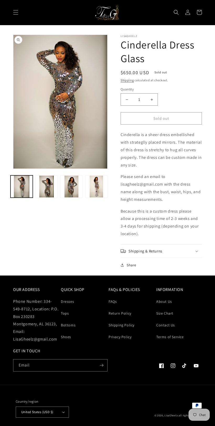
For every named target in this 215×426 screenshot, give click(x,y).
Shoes (66, 337)
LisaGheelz (171, 415)
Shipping (127, 80)
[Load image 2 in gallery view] (46, 186)
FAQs (113, 301)
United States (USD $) (37, 412)
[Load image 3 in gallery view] (71, 186)
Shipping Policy (122, 325)
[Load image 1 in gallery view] (21, 186)
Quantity (127, 89)
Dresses (67, 301)
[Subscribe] (101, 365)
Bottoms (68, 325)
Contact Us (165, 325)
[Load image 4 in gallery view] (96, 186)
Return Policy (120, 313)
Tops (65, 313)
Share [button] (131, 265)
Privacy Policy (120, 337)
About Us (164, 301)
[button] (16, 12)
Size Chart (164, 313)
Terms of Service (170, 337)
